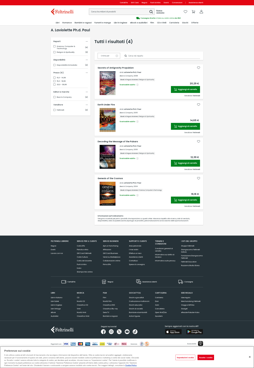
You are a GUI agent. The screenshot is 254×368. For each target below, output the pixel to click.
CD (78, 297)
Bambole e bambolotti (138, 312)
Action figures (134, 316)
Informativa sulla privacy (165, 261)
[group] (165, 18)
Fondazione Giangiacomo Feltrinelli (192, 257)
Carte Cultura (82, 257)
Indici (79, 268)
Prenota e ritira (82, 249)
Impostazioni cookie (185, 357)
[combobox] (122, 11)
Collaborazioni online (111, 261)
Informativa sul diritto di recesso (164, 255)
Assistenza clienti (196, 2)
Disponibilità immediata (67, 65)
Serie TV (106, 312)
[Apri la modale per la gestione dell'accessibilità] (200, 343)
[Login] (201, 11)
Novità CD (81, 301)
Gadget (184, 309)
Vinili (79, 309)
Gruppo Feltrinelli (187, 246)
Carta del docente (84, 261)
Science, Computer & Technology (66, 47)
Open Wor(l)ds (161, 312)
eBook (53, 312)
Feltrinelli (60, 110)
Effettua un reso (135, 253)
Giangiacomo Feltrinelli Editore (190, 250)
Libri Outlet (55, 301)
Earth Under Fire (106, 104)
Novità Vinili (81, 312)
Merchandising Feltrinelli (191, 301)
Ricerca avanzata (160, 12)
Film (104, 297)
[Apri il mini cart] (193, 11)
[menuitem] (57, 22)
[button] (151, 11)
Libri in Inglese (56, 305)
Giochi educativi (135, 305)
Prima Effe (107, 264)
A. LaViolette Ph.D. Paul (131, 72)
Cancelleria (159, 309)
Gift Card (135, 2)
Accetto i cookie (205, 357)
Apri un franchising (110, 246)
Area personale (135, 246)
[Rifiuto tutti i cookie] (250, 357)
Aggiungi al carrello (187, 89)
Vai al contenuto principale (62, 3)
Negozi (144, 2)
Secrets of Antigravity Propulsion (116, 67)
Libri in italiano (56, 297)
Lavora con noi (57, 253)
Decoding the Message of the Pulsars (118, 141)
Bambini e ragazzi (110, 316)
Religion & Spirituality (65, 52)
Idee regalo (185, 297)
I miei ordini (133, 249)
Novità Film (107, 301)
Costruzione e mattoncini (139, 301)
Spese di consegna (137, 264)
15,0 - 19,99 (61, 81)
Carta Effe (81, 246)
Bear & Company (64, 97)
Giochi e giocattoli (136, 297)
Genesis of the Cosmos (110, 178)
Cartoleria (159, 297)
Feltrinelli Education (189, 262)
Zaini (157, 305)
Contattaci (133, 261)
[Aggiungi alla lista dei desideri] (198, 67)
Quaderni (159, 316)
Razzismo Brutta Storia (190, 265)
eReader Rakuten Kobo (190, 312)
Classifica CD (82, 305)
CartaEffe (124, 2)
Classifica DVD (109, 305)
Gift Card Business (110, 253)
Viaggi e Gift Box (187, 305)
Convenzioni (177, 2)
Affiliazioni (107, 249)
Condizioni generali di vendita (164, 249)
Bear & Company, (126, 76)
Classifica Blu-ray (110, 309)
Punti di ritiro (155, 2)
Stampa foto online (84, 272)
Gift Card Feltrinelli (84, 253)
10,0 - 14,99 (61, 78)
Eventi (166, 2)
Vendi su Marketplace (111, 257)
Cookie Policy (131, 365)
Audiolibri (54, 316)
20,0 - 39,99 (62, 85)
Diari (157, 301)
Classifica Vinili (83, 316)
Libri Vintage (56, 309)
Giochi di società (136, 309)
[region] (127, 357)
